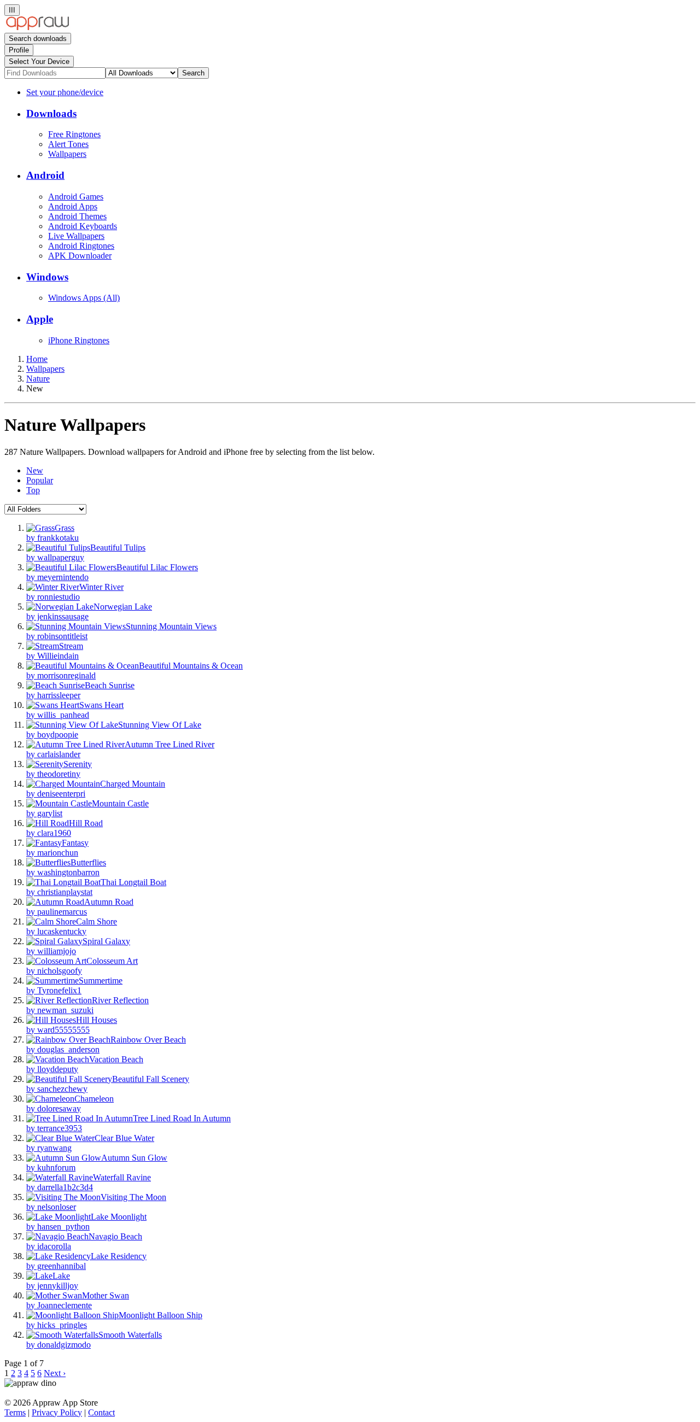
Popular (39, 480)
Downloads (51, 113)
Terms (15, 1412)
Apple (39, 319)
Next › (55, 1373)
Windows (47, 277)
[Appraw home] (37, 27)
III (12, 10)
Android (45, 175)
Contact (101, 1412)
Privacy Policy (57, 1412)
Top (33, 490)
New (34, 470)
